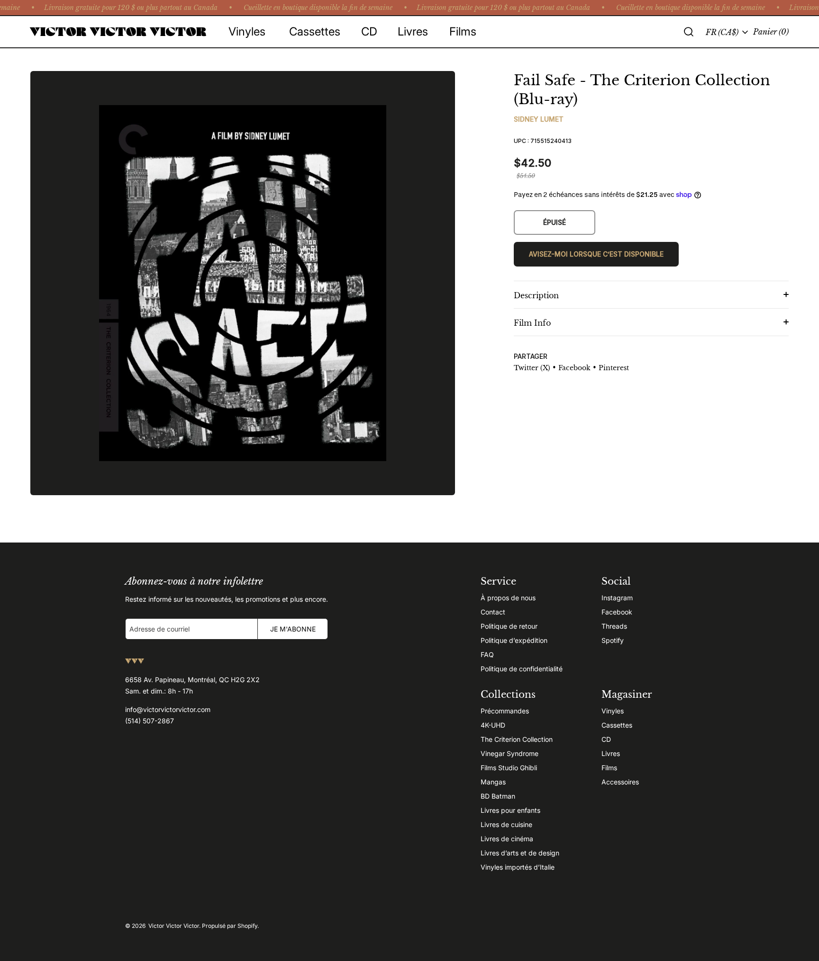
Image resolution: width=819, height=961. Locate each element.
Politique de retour (509, 626)
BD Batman (498, 796)
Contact (493, 612)
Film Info (532, 323)
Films (609, 768)
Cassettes (616, 725)
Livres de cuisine (506, 824)
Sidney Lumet (539, 119)
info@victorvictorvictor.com (167, 709)
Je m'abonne (293, 629)
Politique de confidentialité (522, 669)
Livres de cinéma (507, 839)
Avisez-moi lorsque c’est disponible (596, 254)
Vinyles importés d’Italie (518, 867)
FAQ (487, 654)
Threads (614, 626)
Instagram (617, 598)
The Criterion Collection (517, 739)
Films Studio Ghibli (509, 768)
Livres (610, 753)
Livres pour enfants (510, 810)
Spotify (612, 640)
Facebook (616, 612)
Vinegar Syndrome (509, 753)
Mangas (493, 782)
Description (536, 295)
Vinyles (612, 711)
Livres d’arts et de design (520, 853)
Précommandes (505, 711)
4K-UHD (493, 725)
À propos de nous (508, 598)
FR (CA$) (722, 32)
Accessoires (620, 782)
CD (606, 739)
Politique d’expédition (514, 640)
